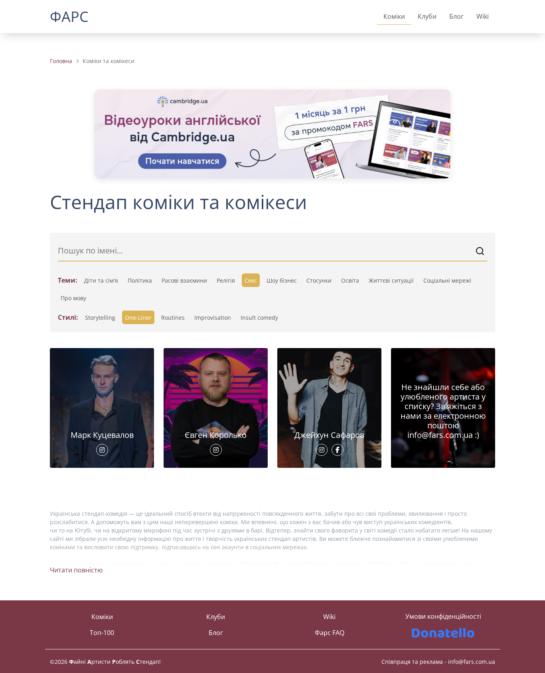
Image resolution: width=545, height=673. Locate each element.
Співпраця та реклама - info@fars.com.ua (438, 661)
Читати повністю (76, 570)
